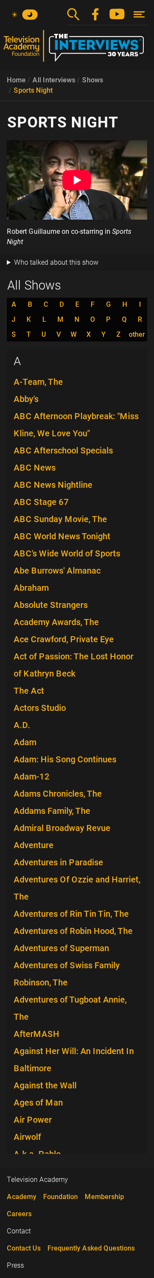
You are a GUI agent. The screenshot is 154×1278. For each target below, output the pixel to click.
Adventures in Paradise (58, 862)
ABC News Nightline (53, 485)
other (137, 334)
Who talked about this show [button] (56, 262)
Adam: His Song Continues (65, 759)
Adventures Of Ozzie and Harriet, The (77, 888)
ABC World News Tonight (62, 536)
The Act (29, 691)
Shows (92, 80)
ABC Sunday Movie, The (60, 519)
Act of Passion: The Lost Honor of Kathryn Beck (73, 665)
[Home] (77, 49)
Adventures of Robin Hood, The (73, 931)
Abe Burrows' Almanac (57, 570)
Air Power (33, 1120)
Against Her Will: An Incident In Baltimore (74, 1059)
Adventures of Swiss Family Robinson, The (67, 974)
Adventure (33, 845)
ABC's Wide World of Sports (67, 553)
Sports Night (33, 90)
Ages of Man (38, 1102)
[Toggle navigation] (139, 14)
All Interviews (54, 80)
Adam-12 (32, 776)
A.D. (22, 725)
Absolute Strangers (51, 605)
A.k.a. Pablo (37, 1154)
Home (16, 80)
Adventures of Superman (61, 948)
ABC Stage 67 (41, 502)
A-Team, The (38, 382)
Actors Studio (40, 708)
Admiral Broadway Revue (62, 828)
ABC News (35, 467)
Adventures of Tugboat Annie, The (70, 1008)
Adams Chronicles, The (58, 794)
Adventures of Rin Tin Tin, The (71, 914)
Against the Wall (45, 1085)
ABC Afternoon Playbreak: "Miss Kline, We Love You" (76, 424)
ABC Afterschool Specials (63, 450)
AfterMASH (36, 1034)
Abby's (26, 399)
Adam (25, 742)
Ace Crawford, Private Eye (64, 639)
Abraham (31, 588)
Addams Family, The (52, 811)
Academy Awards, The (56, 622)
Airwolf (27, 1137)
